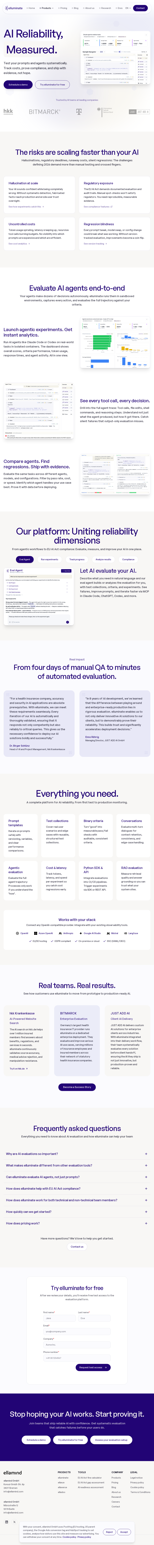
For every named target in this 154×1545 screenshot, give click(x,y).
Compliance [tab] (128, 559)
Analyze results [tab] (103, 559)
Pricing (63, 8)
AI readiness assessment (91, 1487)
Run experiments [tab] (49, 559)
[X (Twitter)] (14, 1522)
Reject (109, 1532)
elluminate (63, 1477)
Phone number (51, 1352)
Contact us (77, 1246)
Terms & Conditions (140, 1492)
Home (32, 8)
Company (48, 1339)
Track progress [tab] (77, 559)
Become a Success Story (77, 1087)
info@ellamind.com (13, 1491)
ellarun (61, 1482)
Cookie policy (137, 1487)
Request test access (90, 1367)
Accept (124, 1532)
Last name (84, 1312)
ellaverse (62, 1487)
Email (46, 1325)
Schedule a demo (18, 84)
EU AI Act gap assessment (91, 1482)
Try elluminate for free (52, 84)
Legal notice (136, 1477)
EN (127, 8)
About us (89, 8)
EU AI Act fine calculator (90, 1477)
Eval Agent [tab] (25, 559)
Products (46, 8)
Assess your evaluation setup (111, 1439)
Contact (140, 8)
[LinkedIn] (7, 1522)
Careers (116, 1501)
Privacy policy (137, 1482)
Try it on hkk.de (17, 1068)
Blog (76, 8)
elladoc (61, 1492)
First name (49, 1312)
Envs (120, 8)
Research (106, 8)
